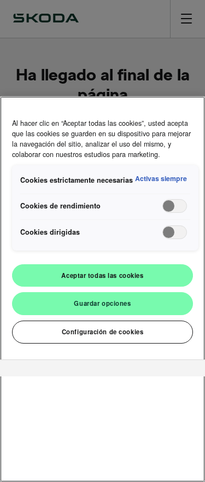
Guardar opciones (102, 303)
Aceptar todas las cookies (102, 275)
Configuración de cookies (103, 331)
